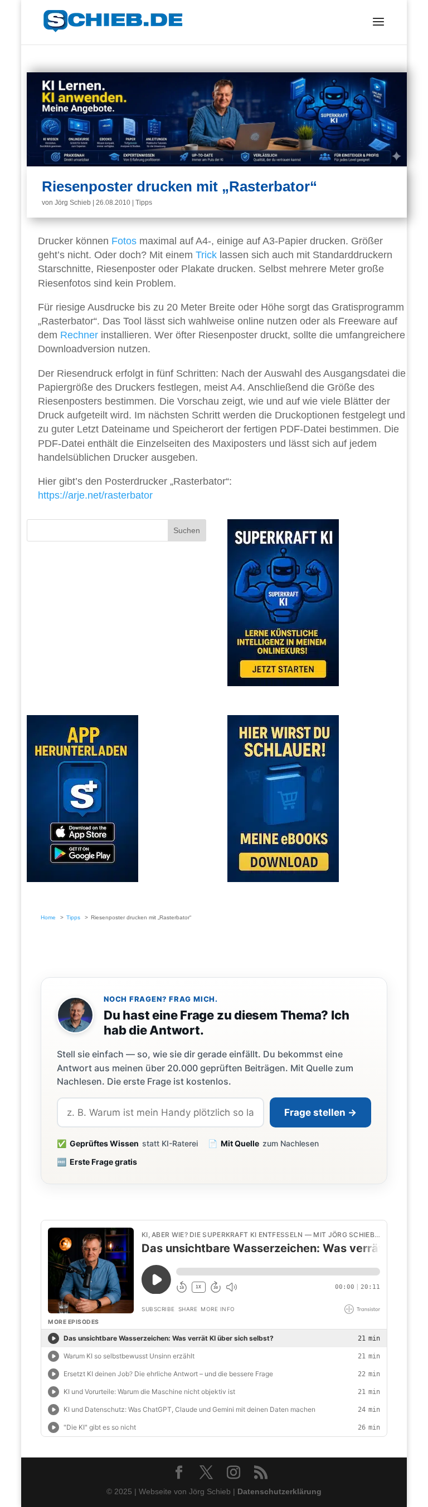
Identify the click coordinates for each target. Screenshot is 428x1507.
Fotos (124, 241)
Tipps (143, 202)
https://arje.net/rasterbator (95, 495)
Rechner (79, 335)
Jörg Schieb (73, 202)
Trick (206, 254)
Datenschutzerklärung (279, 1491)
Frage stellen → (320, 1112)
